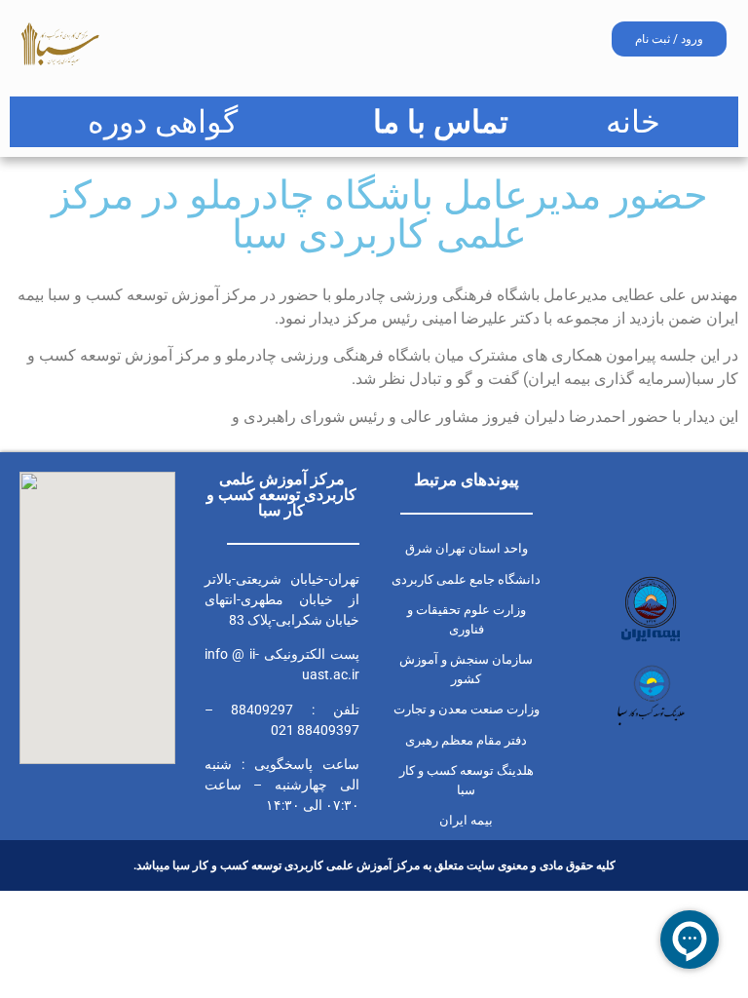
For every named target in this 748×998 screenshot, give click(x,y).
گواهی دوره (163, 121)
